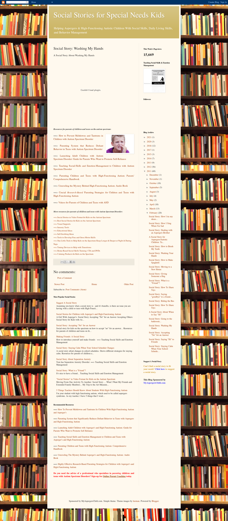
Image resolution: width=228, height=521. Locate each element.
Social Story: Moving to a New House (160, 268)
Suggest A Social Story (66, 302)
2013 (149, 162)
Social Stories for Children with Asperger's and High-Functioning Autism (88, 314)
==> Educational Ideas (63, 230)
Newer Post (59, 284)
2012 (149, 166)
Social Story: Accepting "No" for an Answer (75, 325)
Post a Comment (64, 277)
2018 (149, 145)
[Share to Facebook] (70, 262)
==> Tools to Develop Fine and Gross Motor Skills (75, 237)
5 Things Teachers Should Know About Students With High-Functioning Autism (91, 390)
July (152, 195)
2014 (149, 158)
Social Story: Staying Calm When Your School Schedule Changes (85, 347)
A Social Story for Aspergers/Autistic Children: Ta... (158, 239)
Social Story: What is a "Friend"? (71, 370)
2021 (149, 137)
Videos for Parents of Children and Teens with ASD (83, 202)
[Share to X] (67, 262)
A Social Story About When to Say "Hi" (161, 313)
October (153, 183)
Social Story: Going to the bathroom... (160, 320)
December (154, 174)
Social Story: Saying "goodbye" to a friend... (160, 295)
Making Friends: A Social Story (70, 336)
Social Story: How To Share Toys (161, 288)
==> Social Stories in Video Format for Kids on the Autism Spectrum (82, 217)
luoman (136, 500)
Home (94, 284)
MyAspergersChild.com (154, 382)
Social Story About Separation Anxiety (73, 359)
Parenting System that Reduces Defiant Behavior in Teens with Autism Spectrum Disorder (78, 147)
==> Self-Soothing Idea (63, 234)
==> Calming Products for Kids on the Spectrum (73, 254)
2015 (149, 154)
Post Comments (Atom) (76, 289)
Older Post (128, 284)
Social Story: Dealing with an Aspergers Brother (160, 231)
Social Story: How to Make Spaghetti (161, 261)
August (153, 191)
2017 (149, 149)
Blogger (155, 500)
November (154, 178)
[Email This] (62, 262)
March (153, 208)
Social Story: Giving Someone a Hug (158, 275)
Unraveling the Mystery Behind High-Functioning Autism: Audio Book (93, 185)
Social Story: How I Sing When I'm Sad (160, 224)
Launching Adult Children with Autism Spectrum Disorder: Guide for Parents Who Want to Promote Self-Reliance (90, 157)
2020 (149, 141)
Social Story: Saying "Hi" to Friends (161, 340)
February (154, 212)
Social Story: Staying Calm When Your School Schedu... (161, 349)
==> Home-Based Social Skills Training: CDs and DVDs (77, 250)
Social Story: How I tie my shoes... (161, 218)
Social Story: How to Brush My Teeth (161, 247)
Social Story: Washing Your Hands (161, 254)
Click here (160, 369)
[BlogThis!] (65, 262)
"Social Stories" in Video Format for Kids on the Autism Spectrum (85, 379)
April (152, 204)
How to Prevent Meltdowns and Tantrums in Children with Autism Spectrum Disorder (78, 137)
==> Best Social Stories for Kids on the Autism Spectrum (77, 220)
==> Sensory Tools (61, 227)
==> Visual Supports (62, 224)
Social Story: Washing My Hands (160, 327)
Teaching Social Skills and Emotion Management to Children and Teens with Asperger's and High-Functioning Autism (89, 438)
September (154, 187)
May (152, 200)
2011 (149, 171)
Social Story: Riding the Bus (161, 300)
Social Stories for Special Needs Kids (109, 14)
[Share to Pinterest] (73, 262)
